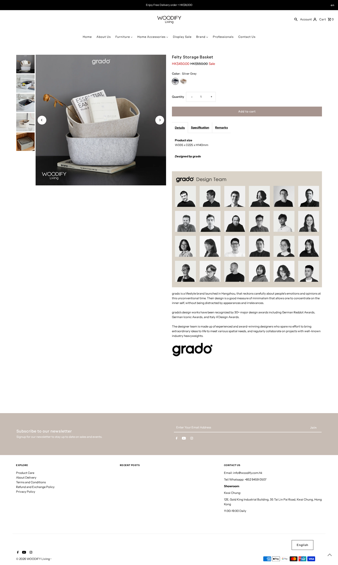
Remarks (221, 127)
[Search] (295, 19)
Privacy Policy (25, 491)
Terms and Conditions (31, 482)
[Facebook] (176, 439)
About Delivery (26, 477)
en (332, 5)
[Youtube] (184, 439)
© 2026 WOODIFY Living (33, 559)
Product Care (25, 473)
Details (180, 128)
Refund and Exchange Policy (35, 487)
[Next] (159, 120)
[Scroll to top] (329, 554)
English (302, 545)
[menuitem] (87, 36)
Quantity (178, 97)
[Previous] (42, 120)
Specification (200, 127)
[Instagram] (191, 439)
